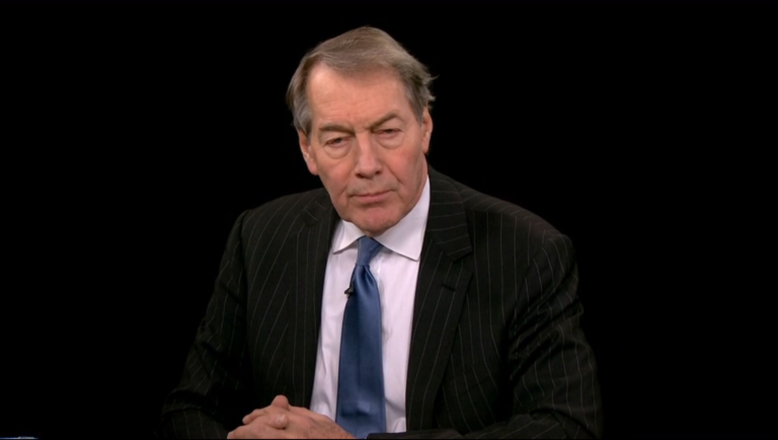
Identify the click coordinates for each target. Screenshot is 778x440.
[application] (389, 220)
